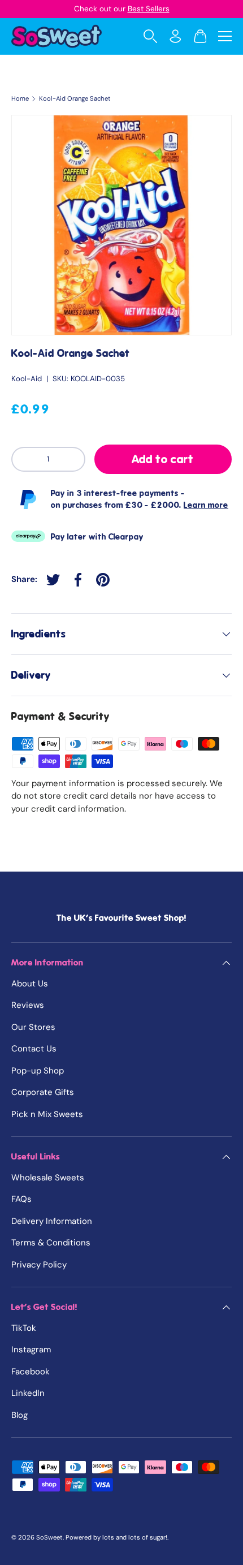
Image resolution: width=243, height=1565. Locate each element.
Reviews (27, 1005)
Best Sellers (149, 9)
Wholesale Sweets (47, 1177)
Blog (19, 1415)
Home (20, 99)
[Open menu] (224, 36)
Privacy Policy (39, 1264)
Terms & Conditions (50, 1242)
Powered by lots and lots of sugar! (116, 1537)
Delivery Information (51, 1221)
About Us (29, 983)
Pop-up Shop (37, 1070)
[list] (121, 225)
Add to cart (163, 459)
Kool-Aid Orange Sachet (75, 99)
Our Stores (33, 1027)
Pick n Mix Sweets (47, 1114)
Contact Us (34, 1048)
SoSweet (49, 1537)
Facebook (30, 1371)
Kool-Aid (26, 378)
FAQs (21, 1199)
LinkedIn (28, 1393)
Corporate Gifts (42, 1092)
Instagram (31, 1349)
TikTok (23, 1328)
